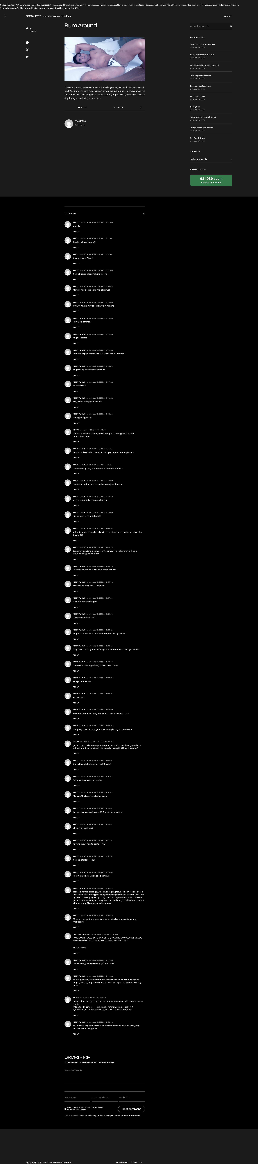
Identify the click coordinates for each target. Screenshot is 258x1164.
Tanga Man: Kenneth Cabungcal (203, 117)
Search (229, 26)
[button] (5, 16)
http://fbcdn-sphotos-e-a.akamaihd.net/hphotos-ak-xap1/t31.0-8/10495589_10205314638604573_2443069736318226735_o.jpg (103, 1008)
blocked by (211, 180)
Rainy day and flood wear (200, 86)
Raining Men (195, 107)
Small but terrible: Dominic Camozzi (204, 65)
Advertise (136, 1162)
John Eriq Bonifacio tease (200, 75)
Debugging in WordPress (166, 4)
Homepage (121, 1162)
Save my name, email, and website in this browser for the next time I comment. (85, 1108)
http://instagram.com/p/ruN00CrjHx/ (97, 963)
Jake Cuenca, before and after (202, 44)
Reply (76, 231)
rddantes (80, 121)
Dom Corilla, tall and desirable (202, 55)
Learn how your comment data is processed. (120, 1115)
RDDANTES (33, 16)
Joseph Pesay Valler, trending (201, 128)
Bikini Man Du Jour (197, 96)
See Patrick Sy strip (197, 138)
